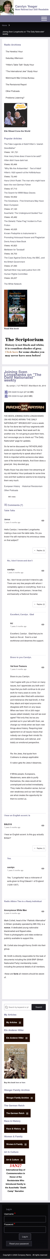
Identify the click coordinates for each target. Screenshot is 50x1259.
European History (12, 486)
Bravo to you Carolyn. (21, 657)
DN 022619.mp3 (15, 391)
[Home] (7, 7)
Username (9, 1213)
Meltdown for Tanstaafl (14, 249)
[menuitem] (25, 51)
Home (4, 25)
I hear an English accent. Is (17, 815)
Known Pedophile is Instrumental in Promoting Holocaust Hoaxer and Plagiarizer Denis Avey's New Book (24, 237)
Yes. (9, 858)
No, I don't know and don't (20, 560)
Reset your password (19, 1243)
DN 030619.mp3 (15, 396)
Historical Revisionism (32, 486)
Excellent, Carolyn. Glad (22, 614)
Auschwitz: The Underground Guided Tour (23, 213)
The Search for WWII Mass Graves (19, 192)
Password (8, 1224)
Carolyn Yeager (26, 6)
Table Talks (9, 510)
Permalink (25, 521)
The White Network (13, 283)
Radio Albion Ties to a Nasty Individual (23, 901)
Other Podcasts (11, 490)
